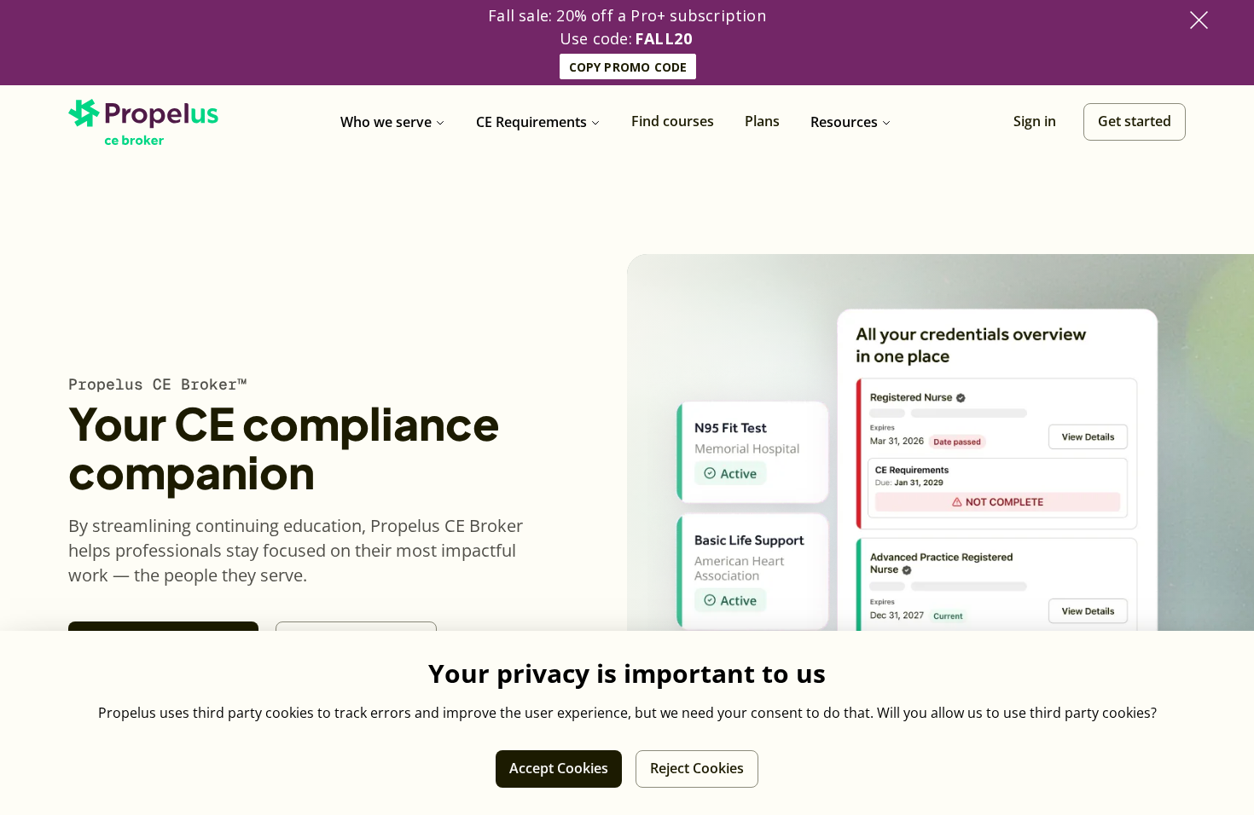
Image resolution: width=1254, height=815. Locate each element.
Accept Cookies (558, 768)
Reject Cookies (697, 768)
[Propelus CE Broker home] (143, 122)
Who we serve (386, 122)
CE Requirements (531, 122)
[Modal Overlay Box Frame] (627, 42)
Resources (844, 122)
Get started (1134, 121)
